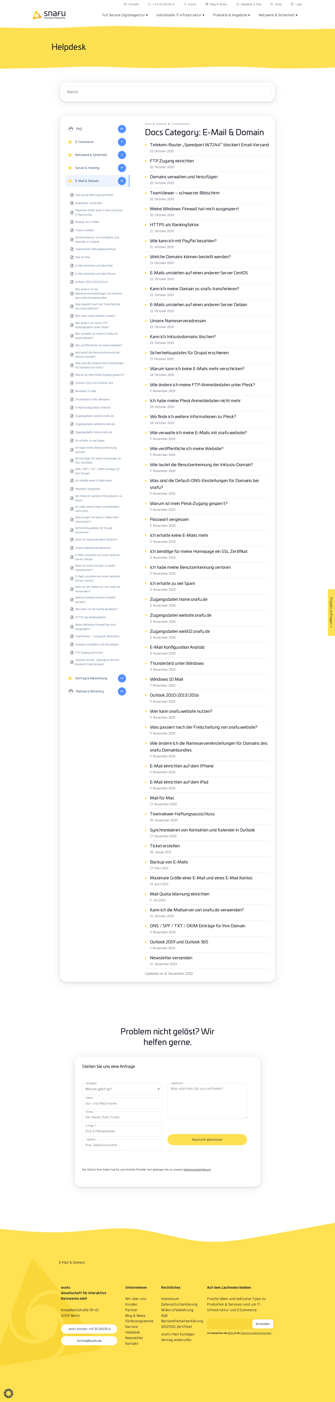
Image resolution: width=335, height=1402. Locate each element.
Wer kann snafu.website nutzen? (181, 711)
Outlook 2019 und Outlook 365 (179, 942)
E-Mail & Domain (180, 123)
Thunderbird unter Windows (177, 663)
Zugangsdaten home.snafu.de (178, 599)
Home (148, 123)
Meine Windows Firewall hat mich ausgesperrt (194, 209)
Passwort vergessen (169, 519)
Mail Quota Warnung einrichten (179, 894)
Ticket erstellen (165, 846)
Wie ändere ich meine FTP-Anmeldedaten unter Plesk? (202, 385)
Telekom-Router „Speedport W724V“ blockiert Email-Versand (209, 145)
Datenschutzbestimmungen (255, 1333)
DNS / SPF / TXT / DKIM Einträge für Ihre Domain (197, 926)
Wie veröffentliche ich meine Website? (186, 449)
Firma (89, 1111)
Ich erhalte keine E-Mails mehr (179, 535)
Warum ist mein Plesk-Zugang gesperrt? (188, 503)
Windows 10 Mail (166, 679)
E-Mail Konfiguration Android (177, 647)
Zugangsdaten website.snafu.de (181, 615)
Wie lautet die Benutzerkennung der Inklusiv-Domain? (201, 465)
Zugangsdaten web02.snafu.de (180, 631)
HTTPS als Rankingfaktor (174, 225)
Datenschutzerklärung (197, 1169)
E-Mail (90, 1125)
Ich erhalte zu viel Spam (172, 583)
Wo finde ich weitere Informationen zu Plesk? (193, 417)
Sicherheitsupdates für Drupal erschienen (189, 353)
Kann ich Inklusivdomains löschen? (183, 337)
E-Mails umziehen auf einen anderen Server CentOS (199, 273)
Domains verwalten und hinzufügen (184, 177)
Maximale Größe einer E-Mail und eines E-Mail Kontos (201, 878)
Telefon (90, 1139)
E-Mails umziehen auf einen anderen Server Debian (198, 305)
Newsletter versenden (171, 958)
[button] (8, 1393)
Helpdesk (161, 123)
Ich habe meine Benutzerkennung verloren (190, 567)
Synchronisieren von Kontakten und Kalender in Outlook (202, 830)
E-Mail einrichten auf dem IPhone (182, 766)
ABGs (231, 1333)
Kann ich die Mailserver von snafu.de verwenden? (197, 910)
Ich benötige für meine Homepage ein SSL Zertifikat (199, 551)
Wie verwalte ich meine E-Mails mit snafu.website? (198, 433)
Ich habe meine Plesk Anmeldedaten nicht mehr (195, 401)
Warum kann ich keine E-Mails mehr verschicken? (197, 369)
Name (89, 1097)
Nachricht (177, 1083)
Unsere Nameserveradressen (178, 321)
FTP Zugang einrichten (172, 161)
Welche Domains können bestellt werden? (190, 257)
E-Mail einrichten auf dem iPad (179, 782)
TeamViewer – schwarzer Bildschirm (185, 193)
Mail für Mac (162, 798)
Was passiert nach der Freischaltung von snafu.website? (203, 727)
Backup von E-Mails (169, 862)
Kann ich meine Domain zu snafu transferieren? (194, 289)
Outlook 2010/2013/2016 (174, 695)
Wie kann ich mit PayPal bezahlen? (183, 241)
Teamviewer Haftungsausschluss (182, 814)
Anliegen (91, 1083)
